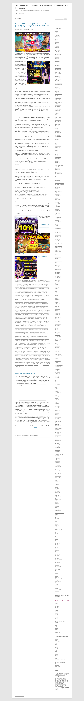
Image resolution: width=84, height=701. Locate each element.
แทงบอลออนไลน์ (30, 365)
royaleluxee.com (27, 329)
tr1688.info (16, 343)
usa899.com (22, 345)
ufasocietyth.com (43, 344)
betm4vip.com (26, 291)
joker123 (56, 603)
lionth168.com (47, 309)
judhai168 (37, 307)
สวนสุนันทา (23, 362)
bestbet (16, 291)
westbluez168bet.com (18, 350)
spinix (16, 337)
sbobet (16, 332)
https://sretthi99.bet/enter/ (29, 304)
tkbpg (56, 682)
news (40, 317)
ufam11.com (26, 344)
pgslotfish (46, 322)
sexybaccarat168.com (41, 332)
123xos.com (24, 280)
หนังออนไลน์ (33, 362)
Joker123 (24, 307)
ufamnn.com (30, 344)
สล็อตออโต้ (19, 361)
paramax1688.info (18, 321)
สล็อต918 (25, 359)
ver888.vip (25, 347)
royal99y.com (21, 329)
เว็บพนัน (38, 363)
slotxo (24, 336)
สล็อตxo (31, 359)
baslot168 (30, 289)
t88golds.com (42, 339)
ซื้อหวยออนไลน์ (57, 666)
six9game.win (40, 333)
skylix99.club (21, 335)
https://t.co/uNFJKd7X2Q (42, 256)
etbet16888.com (22, 296)
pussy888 (56, 617)
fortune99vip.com (47, 298)
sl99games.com (31, 335)
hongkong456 (22, 304)
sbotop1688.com (20, 332)
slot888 (56, 613)
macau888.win (23, 313)
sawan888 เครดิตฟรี (37, 330)
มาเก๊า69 (43, 356)
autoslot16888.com (34, 288)
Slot (35, 335)
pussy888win (44, 326)
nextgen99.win (43, 317)
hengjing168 (37, 303)
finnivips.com (37, 298)
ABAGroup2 (30, 282)
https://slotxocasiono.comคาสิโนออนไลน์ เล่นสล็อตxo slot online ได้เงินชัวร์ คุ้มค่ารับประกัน (41, 6)
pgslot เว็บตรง (23, 322)
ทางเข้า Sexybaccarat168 (37, 355)
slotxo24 (31, 336)
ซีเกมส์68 (34, 352)
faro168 (44, 296)
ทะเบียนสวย (45, 354)
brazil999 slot (39, 292)
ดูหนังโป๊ (56, 622)
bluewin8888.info (17, 292)
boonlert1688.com (33, 292)
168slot (45, 280)
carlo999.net (20, 293)
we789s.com (44, 348)
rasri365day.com (28, 328)
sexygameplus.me (18, 333)
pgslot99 (30, 322)
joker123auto (29, 307)
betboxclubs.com (20, 291)
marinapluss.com (29, 313)
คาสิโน (21, 352)
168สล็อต (16, 281)
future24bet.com (43, 299)
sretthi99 (24, 337)
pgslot (39, 169)
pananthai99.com (29, 319)
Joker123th (61, 676)
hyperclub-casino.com (27, 306)
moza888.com (21, 315)
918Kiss (35, 281)
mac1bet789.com (17, 313)
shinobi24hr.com (24, 333)
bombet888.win (23, 292)
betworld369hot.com (38, 291)
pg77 (56, 652)
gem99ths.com (40, 300)
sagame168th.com (30, 330)
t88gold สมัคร (66, 681)
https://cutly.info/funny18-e (44, 227)
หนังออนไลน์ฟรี (38, 362)
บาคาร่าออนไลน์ (23, 356)
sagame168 (20, 330)
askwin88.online (33, 287)
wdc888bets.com (33, 348)
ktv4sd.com (38, 309)
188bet (19, 281)
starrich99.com (41, 337)
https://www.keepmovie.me (60, 661)
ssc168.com (29, 337)
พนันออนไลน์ (32, 356)
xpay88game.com (32, 351)
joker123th (33, 307)
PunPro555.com (33, 325)
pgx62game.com (17, 324)
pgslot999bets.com (41, 322)
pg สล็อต (37, 321)
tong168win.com (31, 341)
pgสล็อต (65, 679)
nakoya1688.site (17, 317)
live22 (21, 310)
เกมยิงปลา (56, 573)
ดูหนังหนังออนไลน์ (44, 352)
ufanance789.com (36, 344)
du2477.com (33, 295)
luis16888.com (47, 310)
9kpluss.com (21, 282)
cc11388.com (27, 293)
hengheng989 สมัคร (58, 675)
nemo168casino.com (27, 317)
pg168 (43, 321)
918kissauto (39, 281)
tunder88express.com (22, 343)
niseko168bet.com (23, 318)
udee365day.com (29, 343)
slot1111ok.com (42, 335)
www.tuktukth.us (17, 351)
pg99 (45, 321)
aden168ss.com (17, 284)
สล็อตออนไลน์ (57, 554)
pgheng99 (16, 322)
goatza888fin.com (26, 302)
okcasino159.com (33, 318)
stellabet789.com (17, 339)
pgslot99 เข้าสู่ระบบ (61, 679)
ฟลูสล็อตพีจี (39, 356)
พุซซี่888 (36, 356)
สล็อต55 (40, 358)
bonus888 (28, 292)
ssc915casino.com (34, 337)
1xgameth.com (23, 281)
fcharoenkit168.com (18, 298)
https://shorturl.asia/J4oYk (19, 253)
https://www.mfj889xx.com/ (39, 304)
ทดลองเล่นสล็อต (33, 354)
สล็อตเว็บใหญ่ (57, 562)
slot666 (21, 336)
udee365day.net (35, 343)
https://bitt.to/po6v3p (42, 229)
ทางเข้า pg (19, 355)
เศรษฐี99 (26, 365)
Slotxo (56, 681)
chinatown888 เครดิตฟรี (58, 674)
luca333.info (36, 310)
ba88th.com (47, 288)
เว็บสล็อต (47, 363)
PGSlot (19, 322)
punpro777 (57, 665)
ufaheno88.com (20, 344)
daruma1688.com (18, 295)
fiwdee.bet (42, 298)
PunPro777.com (17, 326)
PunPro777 (44, 325)
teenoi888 (16, 340)
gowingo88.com (37, 302)
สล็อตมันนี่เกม (42, 359)
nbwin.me (22, 317)
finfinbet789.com (32, 298)
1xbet (56, 624)
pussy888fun (39, 326)
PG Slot (24, 321)
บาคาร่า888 (18, 356)
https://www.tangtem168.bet (60, 621)
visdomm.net (39, 347)
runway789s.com (38, 329)
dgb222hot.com (23, 295)
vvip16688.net (22, 348)
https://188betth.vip (58, 630)
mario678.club (41, 313)
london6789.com (28, 310)
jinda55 (22, 307)
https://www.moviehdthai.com (60, 662)
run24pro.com (32, 329)
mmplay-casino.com (42, 314)
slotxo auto (27, 336)
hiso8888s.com (45, 303)
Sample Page (21, 13)
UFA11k (46, 343)
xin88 (28, 351)
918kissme (43, 281)
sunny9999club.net (36, 339)
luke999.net (22, 311)
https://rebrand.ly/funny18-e (44, 224)
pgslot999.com (34, 322)
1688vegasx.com (35, 280)
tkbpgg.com (22, 341)
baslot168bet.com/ (42, 289)
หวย (42, 362)
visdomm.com (34, 347)
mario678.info (46, 313)
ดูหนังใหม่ (25, 354)
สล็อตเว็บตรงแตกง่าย (42, 361)
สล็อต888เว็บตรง (20, 359)
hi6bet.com (41, 303)
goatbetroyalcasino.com (19, 302)
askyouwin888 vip (45, 287)
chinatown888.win (33, 293)
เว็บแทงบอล (22, 365)
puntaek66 (27, 326)
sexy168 (30, 332)
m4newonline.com (31, 311)
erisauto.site (47, 295)
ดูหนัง (56, 640)
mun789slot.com (32, 315)
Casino (24, 293)
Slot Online (38, 335)
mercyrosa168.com (30, 314)
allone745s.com (17, 285)
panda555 (40, 319)
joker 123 (56, 644)
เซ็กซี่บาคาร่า (26, 363)
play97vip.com (23, 324)
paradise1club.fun (45, 319)
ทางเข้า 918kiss (57, 507)
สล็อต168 (30, 358)
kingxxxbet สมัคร (66, 676)
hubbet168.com (47, 304)
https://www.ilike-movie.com (60, 659)
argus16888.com (22, 287)
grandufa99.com (43, 302)
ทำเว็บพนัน (47, 355)
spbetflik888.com (40, 336)
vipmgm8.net (29, 347)
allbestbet (36, 284)
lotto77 (33, 310)
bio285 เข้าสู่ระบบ (66, 673)
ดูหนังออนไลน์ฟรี (20, 354)
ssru (38, 337)
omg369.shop (45, 318)
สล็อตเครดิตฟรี (24, 361)
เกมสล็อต (18, 363)
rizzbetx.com (45, 328)
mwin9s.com (37, 315)
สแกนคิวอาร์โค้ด (28, 362)
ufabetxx (16, 344)
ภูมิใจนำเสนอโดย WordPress (19, 696)
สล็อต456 (36, 358)
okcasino (28, 318)
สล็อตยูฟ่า (46, 359)
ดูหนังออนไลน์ (57, 498)
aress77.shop (46, 285)
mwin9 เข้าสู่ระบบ (59, 678)
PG (21, 321)
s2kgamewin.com (45, 329)
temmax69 (20, 340)
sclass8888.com (26, 332)
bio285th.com (44, 291)
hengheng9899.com (24, 303)
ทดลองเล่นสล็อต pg (39, 354)
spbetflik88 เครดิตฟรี (60, 681)
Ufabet (49, 343)
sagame (16, 330)
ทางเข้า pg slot (30, 355)
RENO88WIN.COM (34, 328)
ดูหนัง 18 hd (39, 352)
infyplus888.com (17, 307)
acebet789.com (40, 282)
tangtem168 (47, 339)
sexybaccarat (57, 650)
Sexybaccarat (34, 332)
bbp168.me (47, 289)
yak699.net (41, 351)
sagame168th (24, 330)
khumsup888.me (42, 307)
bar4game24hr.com (18, 289)
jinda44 (56, 610)
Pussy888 (35, 326)
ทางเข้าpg (43, 355)
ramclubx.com (17, 328)
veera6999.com (27, 345)
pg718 (56, 292)
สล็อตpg (28, 359)
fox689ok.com (17, 299)
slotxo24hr (35, 336)
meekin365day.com (23, 314)
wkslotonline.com (37, 350)
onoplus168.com (22, 319)
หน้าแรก (16, 13)
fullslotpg (29, 299)
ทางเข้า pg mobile (24, 355)
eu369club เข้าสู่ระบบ (58, 675)
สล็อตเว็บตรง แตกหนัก (34, 361)
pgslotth (56, 629)
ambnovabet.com (34, 285)
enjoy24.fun (42, 295)
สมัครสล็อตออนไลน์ (23, 358)
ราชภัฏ (46, 356)
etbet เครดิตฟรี (64, 674)
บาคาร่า (56, 517)
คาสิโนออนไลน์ (24, 352)
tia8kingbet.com (43, 340)
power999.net (37, 324)
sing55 (65, 680)
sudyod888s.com (24, 339)
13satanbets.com (29, 280)
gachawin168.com (18, 300)
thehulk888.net (37, 340)
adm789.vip (28, 284)
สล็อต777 (46, 358)
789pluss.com (28, 281)
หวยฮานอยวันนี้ (45, 362)
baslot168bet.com (35, 289)
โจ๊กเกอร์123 (36, 365)
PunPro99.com (22, 326)
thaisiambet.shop (25, 340)
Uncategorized (17, 345)
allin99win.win (41, 284)
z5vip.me (44, 351)
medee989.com (17, 314)
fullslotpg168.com (34, 299)
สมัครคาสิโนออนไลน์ (58, 529)
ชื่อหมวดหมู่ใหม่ (30, 352)
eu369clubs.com (33, 296)
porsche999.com (32, 324)
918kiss (56, 639)
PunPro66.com (39, 325)
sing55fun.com (29, 333)
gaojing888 (35, 300)
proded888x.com (17, 325)
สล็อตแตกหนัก (18, 362)
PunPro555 (29, 325)
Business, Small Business (59, 111)
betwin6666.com (32, 291)
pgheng (47, 321)
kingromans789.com (18, 309)
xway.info (37, 351)
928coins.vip (48, 281)
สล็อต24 (33, 358)
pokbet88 (27, 324)
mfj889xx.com (36, 314)
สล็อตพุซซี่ (38, 359)
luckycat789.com (41, 310)
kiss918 (56, 628)
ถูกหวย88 (28, 354)
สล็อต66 (43, 358)
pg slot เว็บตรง (27, 321)
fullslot (26, 299)
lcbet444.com (42, 309)
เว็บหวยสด (18, 365)
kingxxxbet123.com (25, 309)
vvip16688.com (17, 348)
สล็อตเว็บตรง (29, 361)
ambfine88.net (22, 285)
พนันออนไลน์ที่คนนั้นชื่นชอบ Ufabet (25, 373)
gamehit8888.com (24, 300)
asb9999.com (28, 287)
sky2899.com (17, 335)
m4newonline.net (45, 311)
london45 (23, 310)
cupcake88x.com (46, 293)
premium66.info (43, 324)
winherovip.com (25, 350)
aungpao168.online (27, 288)
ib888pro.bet (42, 306)
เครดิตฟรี (21, 363)
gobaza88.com (32, 302)
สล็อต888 (16, 359)
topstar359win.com (44, 341)
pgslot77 (27, 322)
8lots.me (32, 281)
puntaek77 (31, 326)
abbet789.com (35, 282)
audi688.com (17, 288)
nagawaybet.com (47, 315)
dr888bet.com (28, 295)
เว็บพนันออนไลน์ (42, 363)
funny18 (25, 56)
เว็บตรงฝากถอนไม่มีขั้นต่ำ (32, 363)
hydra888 (21, 306)
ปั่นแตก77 (28, 356)
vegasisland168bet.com (40, 345)
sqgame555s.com (20, 337)
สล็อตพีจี (34, 359)
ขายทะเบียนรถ (17, 352)
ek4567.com (38, 295)
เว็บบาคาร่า (57, 663)
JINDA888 (56, 614)
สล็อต (47, 221)
